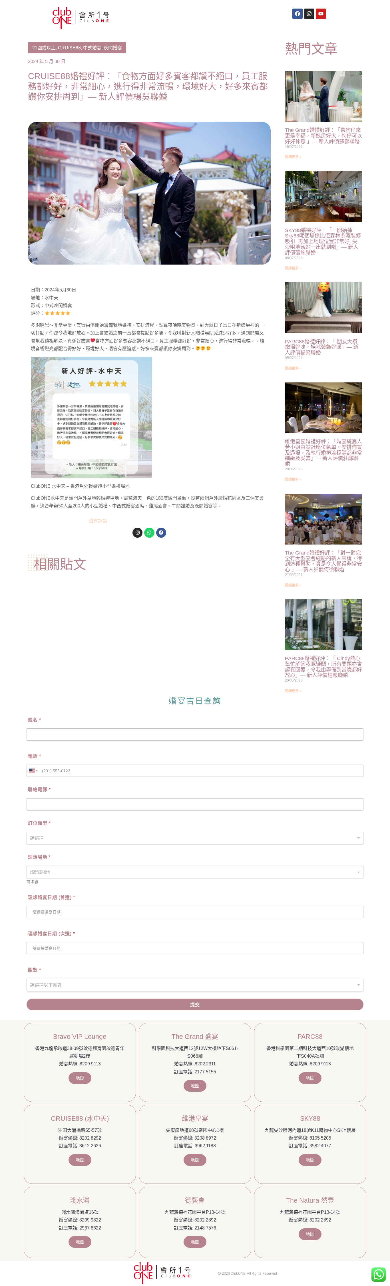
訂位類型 (39, 823)
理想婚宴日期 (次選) (51, 933)
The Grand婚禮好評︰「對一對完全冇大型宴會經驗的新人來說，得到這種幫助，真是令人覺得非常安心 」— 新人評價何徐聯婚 (323, 561)
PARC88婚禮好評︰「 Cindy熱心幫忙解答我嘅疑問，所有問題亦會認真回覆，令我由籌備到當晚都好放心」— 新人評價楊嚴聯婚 (323, 667)
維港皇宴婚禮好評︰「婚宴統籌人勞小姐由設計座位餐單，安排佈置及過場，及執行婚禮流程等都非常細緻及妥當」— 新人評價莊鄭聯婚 (323, 453)
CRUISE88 (69, 47)
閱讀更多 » (293, 157)
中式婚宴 (92, 47)
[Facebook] (297, 14)
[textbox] (193, 872)
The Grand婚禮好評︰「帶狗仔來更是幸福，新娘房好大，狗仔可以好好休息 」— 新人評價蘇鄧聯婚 (323, 135)
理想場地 (39, 857)
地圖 (80, 1078)
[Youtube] (321, 14)
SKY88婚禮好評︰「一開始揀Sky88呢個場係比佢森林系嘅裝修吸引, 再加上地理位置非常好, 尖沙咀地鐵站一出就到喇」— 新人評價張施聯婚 (323, 241)
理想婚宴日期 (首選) (51, 897)
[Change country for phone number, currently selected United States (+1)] (33, 771)
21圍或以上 (44, 47)
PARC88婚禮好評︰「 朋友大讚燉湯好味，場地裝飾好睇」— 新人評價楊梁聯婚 (321, 347)
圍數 (34, 969)
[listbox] (195, 838)
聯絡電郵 (39, 789)
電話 (34, 756)
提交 (195, 1004)
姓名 (34, 719)
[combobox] (195, 872)
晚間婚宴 (113, 47)
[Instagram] (309, 14)
